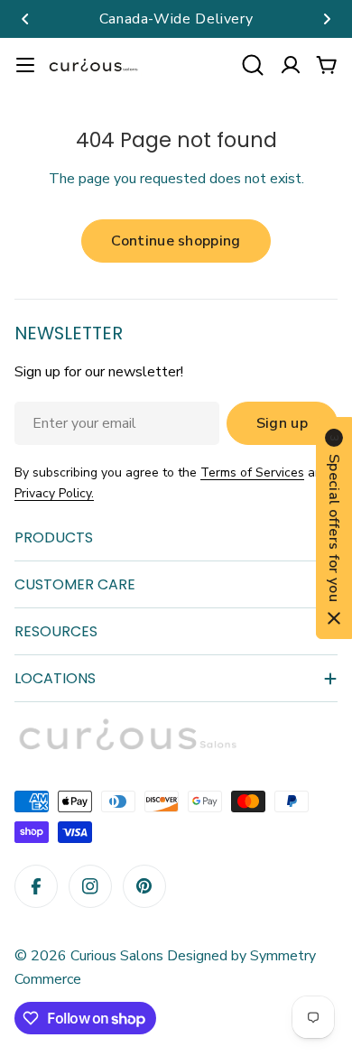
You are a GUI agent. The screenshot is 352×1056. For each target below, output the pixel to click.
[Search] (252, 65)
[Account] (290, 65)
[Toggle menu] (25, 65)
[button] (25, 19)
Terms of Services (252, 472)
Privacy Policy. (54, 493)
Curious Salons (116, 956)
